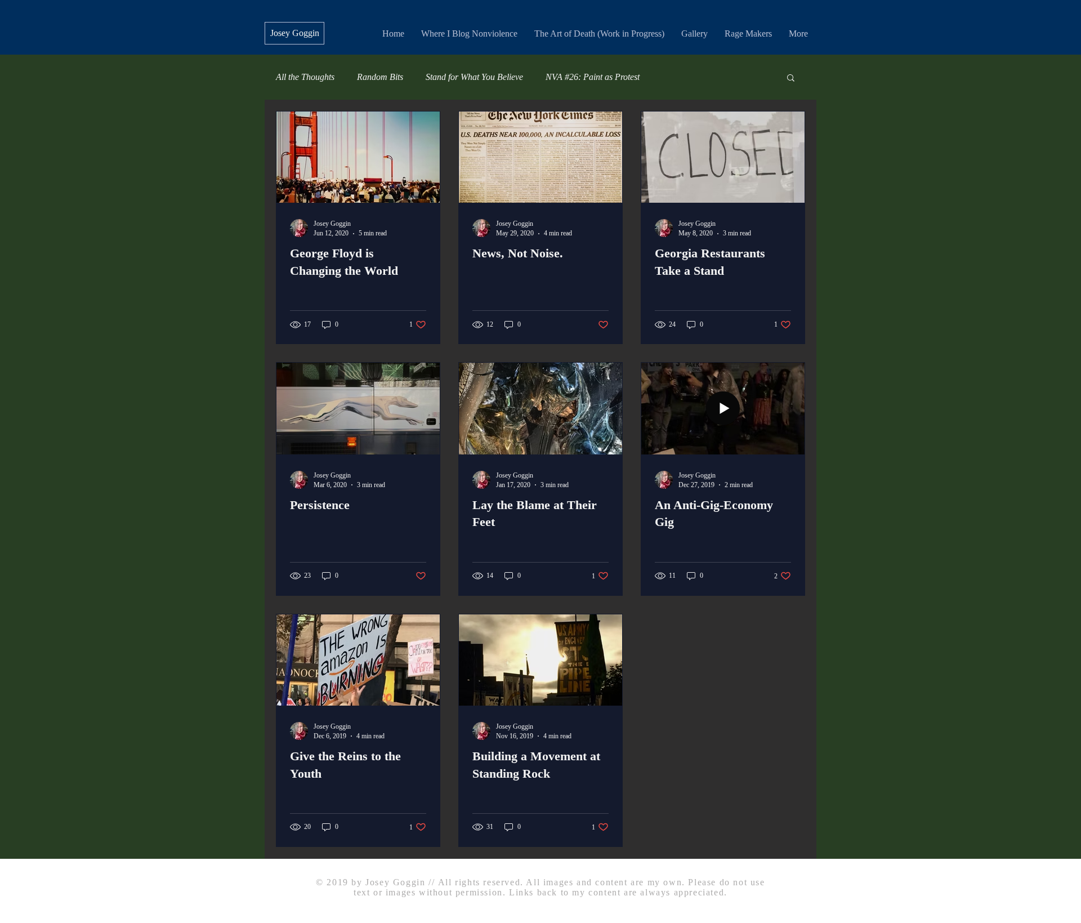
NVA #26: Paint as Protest (593, 77)
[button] (790, 78)
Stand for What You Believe (474, 77)
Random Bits (380, 77)
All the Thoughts (305, 77)
